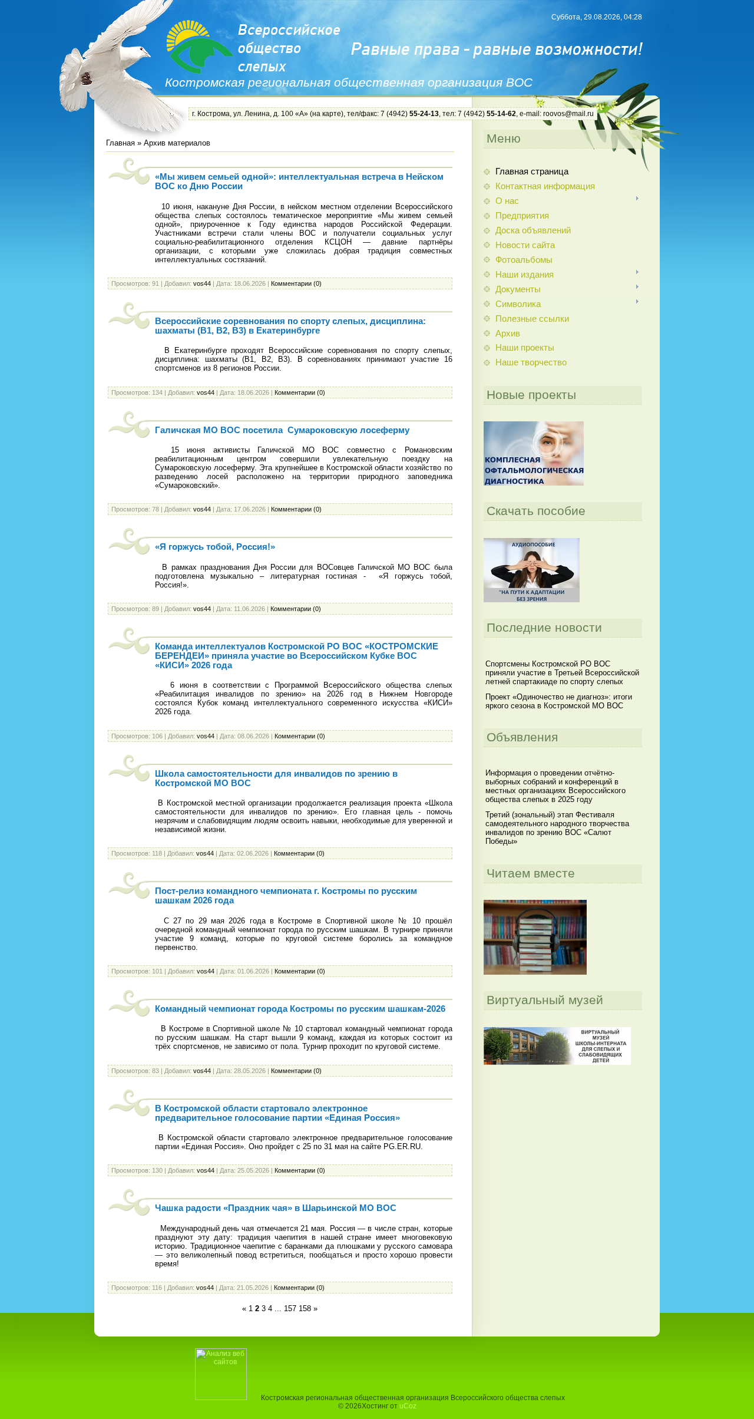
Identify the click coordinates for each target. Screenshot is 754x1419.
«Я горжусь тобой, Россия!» (215, 547)
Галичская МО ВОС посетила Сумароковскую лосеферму (282, 430)
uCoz (407, 1406)
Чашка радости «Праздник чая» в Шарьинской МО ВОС (275, 1208)
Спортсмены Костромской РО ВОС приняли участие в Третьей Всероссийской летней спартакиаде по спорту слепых (562, 672)
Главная (120, 142)
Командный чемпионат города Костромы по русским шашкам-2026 (300, 1009)
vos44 (202, 283)
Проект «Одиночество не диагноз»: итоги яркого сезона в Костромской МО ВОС (558, 701)
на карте (326, 114)
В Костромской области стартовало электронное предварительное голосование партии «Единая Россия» (277, 1113)
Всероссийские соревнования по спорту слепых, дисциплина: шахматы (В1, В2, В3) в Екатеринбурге (290, 325)
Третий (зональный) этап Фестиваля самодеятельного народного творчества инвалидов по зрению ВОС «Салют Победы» (557, 828)
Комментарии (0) (296, 283)
